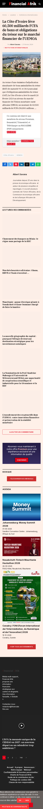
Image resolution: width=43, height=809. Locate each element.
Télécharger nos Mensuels (21, 479)
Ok (20, 800)
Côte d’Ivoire (9, 155)
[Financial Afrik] (22, 4)
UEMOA (19, 155)
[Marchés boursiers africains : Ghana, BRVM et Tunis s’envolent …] (21, 256)
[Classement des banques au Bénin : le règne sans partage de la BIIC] (21, 225)
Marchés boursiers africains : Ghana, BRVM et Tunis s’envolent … (20, 271)
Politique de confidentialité (14, 807)
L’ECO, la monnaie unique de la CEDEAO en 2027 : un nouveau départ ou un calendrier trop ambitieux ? (18, 743)
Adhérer (11, 132)
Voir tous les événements (21, 647)
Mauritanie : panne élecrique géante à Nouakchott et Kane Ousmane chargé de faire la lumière (20, 304)
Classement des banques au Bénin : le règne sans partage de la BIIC (20, 240)
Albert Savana (15, 44)
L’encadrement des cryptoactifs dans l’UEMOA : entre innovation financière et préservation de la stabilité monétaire (20, 419)
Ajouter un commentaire (21, 432)
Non (27, 800)
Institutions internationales (16, 48)
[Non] (31, 805)
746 (21, 758)
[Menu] (3, 4)
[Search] (39, 4)
